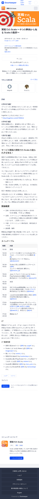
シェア (5, 375)
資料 (11, 266)
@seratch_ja (15, 270)
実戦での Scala (11, 8)
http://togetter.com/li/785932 (13, 118)
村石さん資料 (24, 306)
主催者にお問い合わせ (19, 471)
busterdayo (24, 356)
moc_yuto (29, 364)
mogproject (10, 351)
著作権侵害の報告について (19, 488)
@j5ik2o (13, 299)
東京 (17, 445)
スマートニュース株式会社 (13, 46)
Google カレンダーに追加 (11, 40)
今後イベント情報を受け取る (19, 65)
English (19, 492)
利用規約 (19, 479)
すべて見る (34, 79)
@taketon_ (14, 310)
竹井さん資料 (14, 306)
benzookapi (31, 367)
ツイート (13, 375)
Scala (21, 445)
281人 (11, 445)
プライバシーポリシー (19, 484)
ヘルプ (19, 475)
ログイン (5, 386)
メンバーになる (17, 458)
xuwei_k (19, 353)
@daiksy (30, 291)
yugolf (29, 346)
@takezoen (14, 261)
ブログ (32, 289)
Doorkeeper (24, 496)
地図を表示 (7, 51)
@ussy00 (32, 278)
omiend (26, 361)
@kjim (29, 310)
